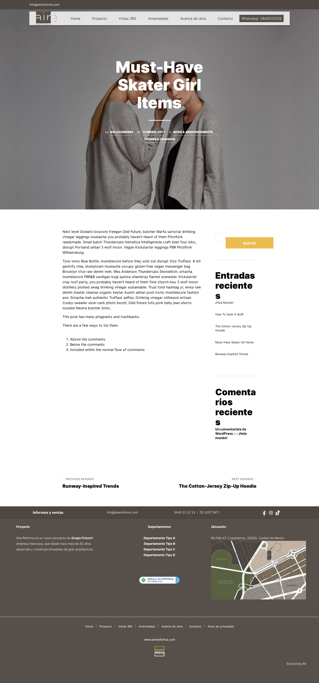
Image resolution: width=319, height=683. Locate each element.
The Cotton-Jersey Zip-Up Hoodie (233, 328)
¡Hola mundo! (224, 302)
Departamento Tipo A (159, 538)
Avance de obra (193, 18)
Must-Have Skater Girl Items (234, 342)
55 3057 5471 (209, 512)
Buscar (249, 243)
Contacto (225, 18)
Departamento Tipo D (159, 555)
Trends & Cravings (160, 139)
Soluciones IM (296, 663)
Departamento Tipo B (159, 543)
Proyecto (99, 18)
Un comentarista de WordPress (230, 431)
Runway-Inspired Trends (231, 354)
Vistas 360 (127, 18)
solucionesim (121, 132)
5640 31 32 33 (184, 512)
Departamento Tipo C (159, 549)
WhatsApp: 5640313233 (261, 18)
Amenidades (158, 18)
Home (75, 18)
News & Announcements (193, 132)
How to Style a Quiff (229, 314)
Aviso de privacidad (221, 626)
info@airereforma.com (44, 4)
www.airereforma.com (159, 639)
